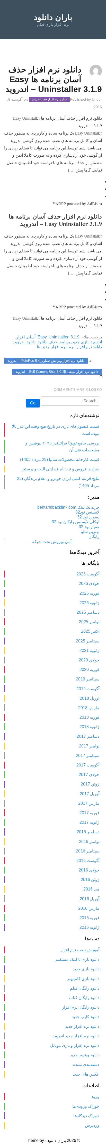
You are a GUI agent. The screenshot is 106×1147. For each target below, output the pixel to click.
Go (33, 403)
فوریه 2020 (89, 669)
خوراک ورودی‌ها (85, 1106)
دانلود (42, 342)
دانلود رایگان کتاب (84, 998)
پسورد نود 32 (88, 517)
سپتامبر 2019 (87, 679)
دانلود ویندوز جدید (84, 1055)
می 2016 (91, 889)
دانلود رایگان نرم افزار (80, 1007)
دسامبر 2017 (88, 736)
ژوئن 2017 (90, 784)
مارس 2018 (88, 708)
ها (38, 347)
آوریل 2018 (89, 698)
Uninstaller (58, 337)
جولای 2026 (89, 583)
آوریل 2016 (89, 899)
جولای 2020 (89, 660)
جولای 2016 (89, 870)
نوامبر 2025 (89, 622)
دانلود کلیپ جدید (85, 1017)
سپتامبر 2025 (87, 641)
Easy (42, 337)
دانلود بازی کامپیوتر (83, 979)
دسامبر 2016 (88, 832)
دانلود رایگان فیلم (84, 988)
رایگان (94, 536)
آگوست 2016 (87, 860)
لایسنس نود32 (87, 512)
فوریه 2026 (89, 593)
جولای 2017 (89, 774)
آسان (31, 337)
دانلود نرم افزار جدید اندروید (49, 99)
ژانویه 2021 (89, 650)
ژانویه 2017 (89, 822)
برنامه (65, 342)
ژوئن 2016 (90, 879)
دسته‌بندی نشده (86, 1064)
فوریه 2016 (89, 918)
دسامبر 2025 (88, 612)
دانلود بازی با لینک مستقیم (77, 959)
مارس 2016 (88, 908)
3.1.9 (75, 337)
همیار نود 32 (89, 527)
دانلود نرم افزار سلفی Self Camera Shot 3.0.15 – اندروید (56, 372)
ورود (95, 1096)
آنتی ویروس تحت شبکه (52, 541)
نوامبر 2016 (89, 841)
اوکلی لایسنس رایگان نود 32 (75, 522)
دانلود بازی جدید (86, 969)
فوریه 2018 (89, 717)
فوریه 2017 (89, 813)
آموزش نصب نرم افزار (79, 950)
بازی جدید (80, 342)
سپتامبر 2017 (87, 755)
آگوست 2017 (87, 765)
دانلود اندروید (25, 342)
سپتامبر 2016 (87, 851)
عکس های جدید (86, 1074)
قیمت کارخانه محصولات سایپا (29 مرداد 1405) (59, 459)
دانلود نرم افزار (89, 347)
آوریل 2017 (89, 794)
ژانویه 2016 (89, 927)
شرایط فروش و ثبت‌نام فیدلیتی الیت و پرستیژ (60, 469)
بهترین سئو (90, 531)
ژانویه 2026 (89, 603)
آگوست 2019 (87, 689)
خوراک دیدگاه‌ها (86, 1116)
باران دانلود (53, 17)
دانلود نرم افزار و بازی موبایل (74, 1045)
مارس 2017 (88, 803)
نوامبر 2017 (89, 746)
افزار (20, 337)
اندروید (96, 342)
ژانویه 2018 (89, 727)
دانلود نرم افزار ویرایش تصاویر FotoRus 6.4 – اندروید (46, 361)
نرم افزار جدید (54, 347)
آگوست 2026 (87, 574)
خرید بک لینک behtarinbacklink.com (68, 507)
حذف (53, 342)
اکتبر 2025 (90, 631)
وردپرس (92, 1125)
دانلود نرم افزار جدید (82, 1026)
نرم (71, 347)
